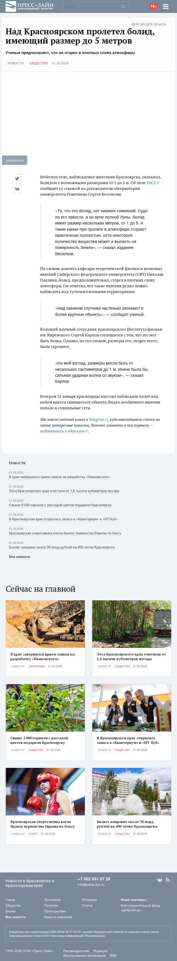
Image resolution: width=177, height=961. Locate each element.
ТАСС (151, 182)
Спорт (33, 833)
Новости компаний (58, 916)
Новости (16, 63)
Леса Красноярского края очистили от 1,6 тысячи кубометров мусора (64, 490)
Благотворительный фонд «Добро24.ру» (140, 907)
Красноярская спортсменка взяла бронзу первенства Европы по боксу (65, 532)
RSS (167, 879)
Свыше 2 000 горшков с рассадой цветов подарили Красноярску (60, 504)
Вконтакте (159, 879)
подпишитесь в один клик (62, 431)
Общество (39, 63)
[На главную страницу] (29, 6)
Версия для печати (149, 24)
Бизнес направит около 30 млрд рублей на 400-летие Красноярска (62, 547)
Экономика (37, 666)
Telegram (97, 419)
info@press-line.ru (91, 884)
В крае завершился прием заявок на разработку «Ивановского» (59, 476)
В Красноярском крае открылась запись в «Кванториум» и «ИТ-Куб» (63, 518)
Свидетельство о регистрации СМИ (32, 932)
